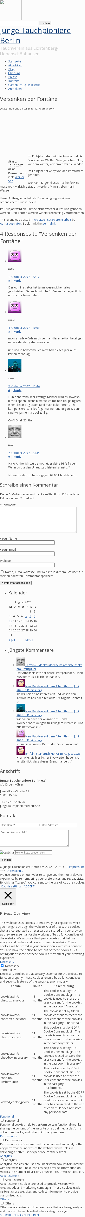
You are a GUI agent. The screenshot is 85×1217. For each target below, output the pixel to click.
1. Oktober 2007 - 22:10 (24, 277)
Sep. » (29, 640)
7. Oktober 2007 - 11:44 (24, 386)
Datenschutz (14, 871)
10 (10, 621)
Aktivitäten (15, 65)
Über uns (14, 73)
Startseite (14, 61)
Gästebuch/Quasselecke (24, 85)
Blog (11, 69)
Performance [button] (9, 1136)
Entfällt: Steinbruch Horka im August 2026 (52, 754)
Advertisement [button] (9, 1176)
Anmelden (15, 89)
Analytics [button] (6, 1156)
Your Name (9, 538)
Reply (17, 281)
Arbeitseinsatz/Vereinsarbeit (52, 219)
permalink (48, 223)
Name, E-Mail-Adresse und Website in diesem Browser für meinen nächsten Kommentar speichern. (41, 574)
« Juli (12, 640)
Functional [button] (7, 1116)
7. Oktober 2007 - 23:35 (24, 453)
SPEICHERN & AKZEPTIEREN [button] (19, 1215)
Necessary (12, 966)
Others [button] (4, 1199)
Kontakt (13, 81)
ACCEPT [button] (29, 886)
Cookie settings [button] (11, 886)
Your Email (9, 549)
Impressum (76, 867)
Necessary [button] (7, 962)
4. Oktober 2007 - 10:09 (24, 328)
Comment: (8, 505)
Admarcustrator (10, 223)
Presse (12, 77)
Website (5, 561)
